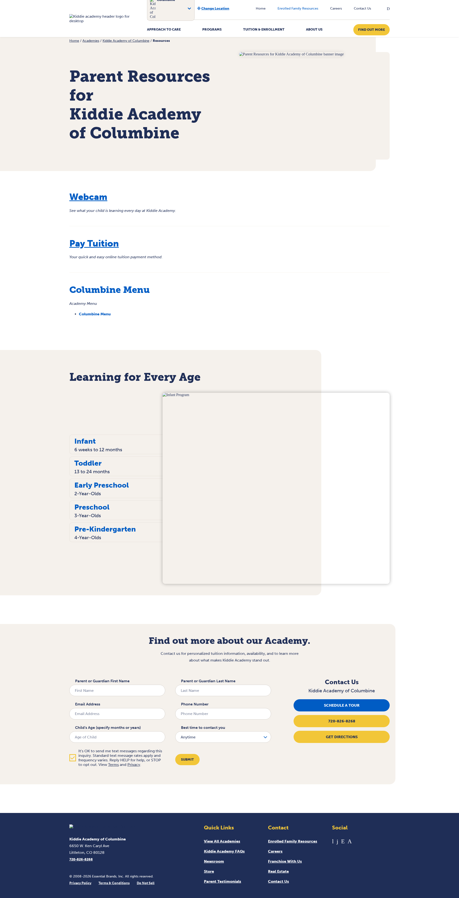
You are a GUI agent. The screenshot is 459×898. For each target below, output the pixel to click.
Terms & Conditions (114, 883)
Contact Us (362, 8)
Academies (90, 41)
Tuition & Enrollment (263, 29)
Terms (113, 764)
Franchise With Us (285, 861)
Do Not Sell (145, 883)
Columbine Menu (95, 314)
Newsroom (214, 861)
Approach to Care (164, 29)
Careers (336, 8)
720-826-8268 (341, 721)
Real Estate (278, 871)
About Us (314, 29)
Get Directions (342, 737)
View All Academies (222, 841)
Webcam (88, 196)
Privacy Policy (80, 883)
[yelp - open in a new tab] (343, 841)
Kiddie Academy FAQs (224, 851)
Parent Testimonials (222, 881)
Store (209, 871)
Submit (187, 760)
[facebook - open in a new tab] (337, 841)
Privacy (133, 764)
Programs (212, 29)
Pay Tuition (94, 243)
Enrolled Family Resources (298, 8)
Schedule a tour (342, 705)
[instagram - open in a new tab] (350, 841)
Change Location (215, 8)
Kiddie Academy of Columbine (126, 41)
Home (261, 8)
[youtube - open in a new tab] (333, 841)
